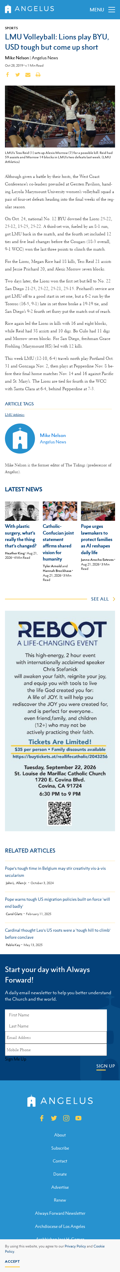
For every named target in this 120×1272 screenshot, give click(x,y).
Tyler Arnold (52, 566)
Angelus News (45, 57)
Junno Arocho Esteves (97, 560)
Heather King (15, 553)
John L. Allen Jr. (16, 883)
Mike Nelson (17, 57)
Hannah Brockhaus (57, 571)
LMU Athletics (14, 415)
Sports (11, 28)
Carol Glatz (14, 914)
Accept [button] (12, 1261)
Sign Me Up (15, 1059)
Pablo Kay (13, 945)
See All (100, 598)
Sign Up (105, 1065)
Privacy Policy (75, 1246)
